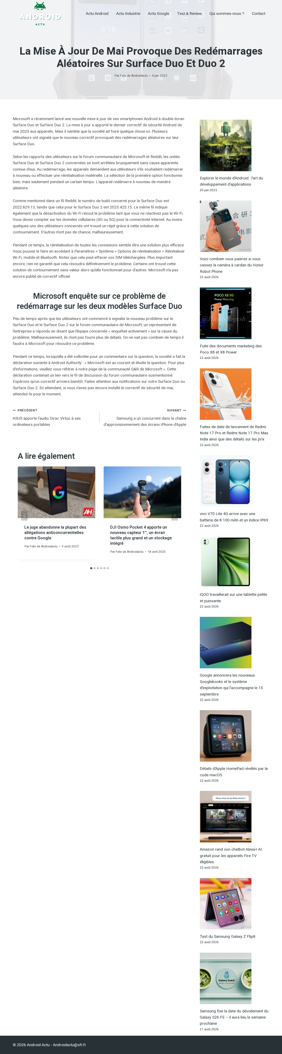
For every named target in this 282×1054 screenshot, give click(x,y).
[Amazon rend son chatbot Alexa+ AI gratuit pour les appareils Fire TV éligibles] (234, 816)
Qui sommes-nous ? (227, 13)
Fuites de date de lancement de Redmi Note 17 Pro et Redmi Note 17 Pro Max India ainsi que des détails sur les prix (234, 433)
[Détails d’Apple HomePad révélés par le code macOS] (234, 736)
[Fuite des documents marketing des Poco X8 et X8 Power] (234, 313)
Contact (258, 13)
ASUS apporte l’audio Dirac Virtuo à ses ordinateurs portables (47, 418)
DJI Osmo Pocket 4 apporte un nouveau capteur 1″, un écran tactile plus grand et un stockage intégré (141, 535)
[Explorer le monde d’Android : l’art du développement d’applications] (234, 145)
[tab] (91, 568)
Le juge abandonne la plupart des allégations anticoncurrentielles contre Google (55, 532)
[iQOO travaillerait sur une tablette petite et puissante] (234, 562)
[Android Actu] (40, 13)
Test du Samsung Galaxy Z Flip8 (227, 936)
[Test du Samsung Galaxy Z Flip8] (234, 904)
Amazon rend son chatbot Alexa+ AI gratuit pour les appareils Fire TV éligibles (231, 855)
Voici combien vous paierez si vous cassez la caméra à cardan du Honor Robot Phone (232, 265)
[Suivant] (174, 516)
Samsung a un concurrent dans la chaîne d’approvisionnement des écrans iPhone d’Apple (145, 418)
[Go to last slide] (24, 516)
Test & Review (189, 13)
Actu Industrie (128, 13)
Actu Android (97, 13)
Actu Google (158, 13)
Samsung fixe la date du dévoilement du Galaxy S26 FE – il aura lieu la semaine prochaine (234, 1017)
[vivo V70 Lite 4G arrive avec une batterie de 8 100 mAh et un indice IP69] (234, 481)
